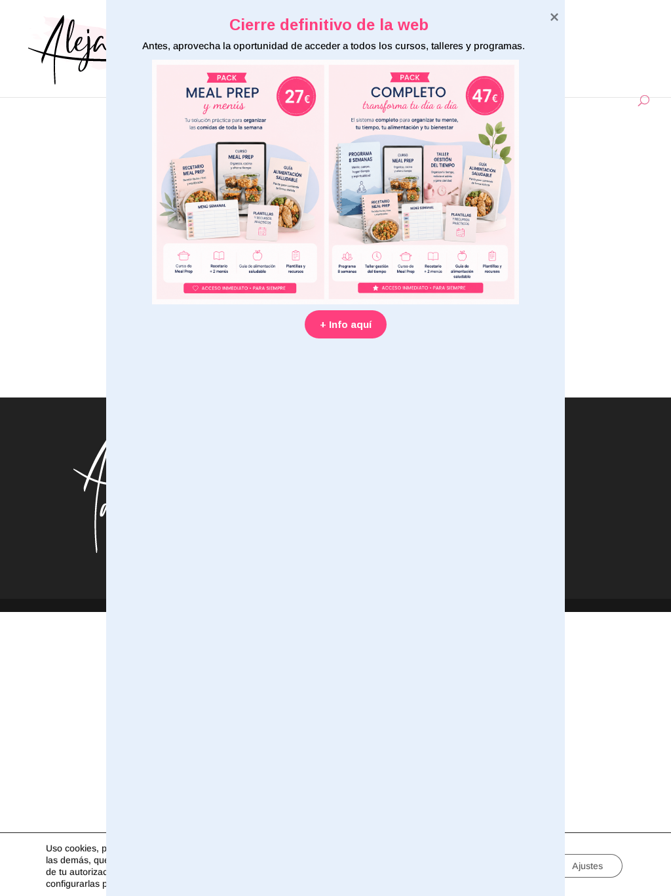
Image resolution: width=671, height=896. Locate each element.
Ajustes (587, 866)
